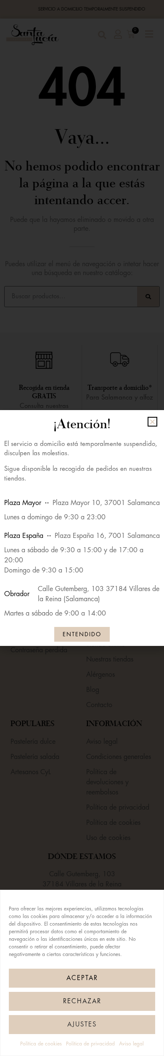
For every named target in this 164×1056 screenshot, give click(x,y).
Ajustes (82, 1024)
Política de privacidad (90, 1043)
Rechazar (82, 1001)
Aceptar (82, 978)
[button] (152, 422)
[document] (82, 528)
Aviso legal (131, 1043)
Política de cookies (41, 1043)
